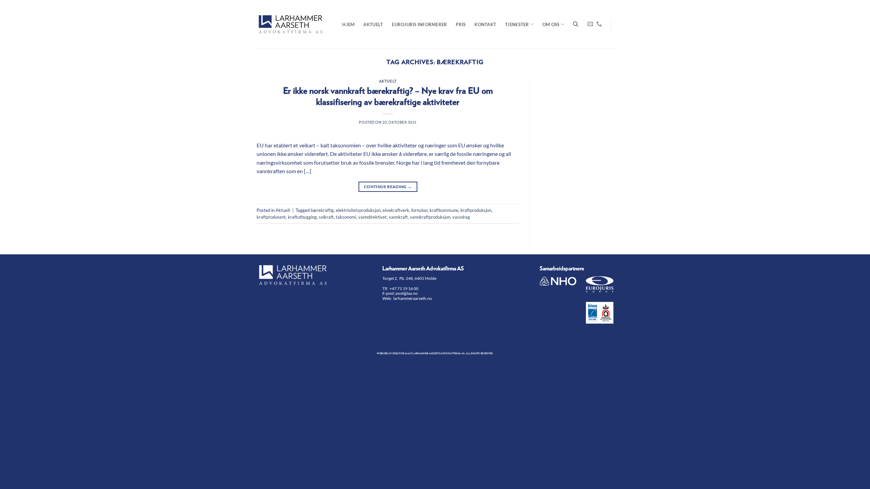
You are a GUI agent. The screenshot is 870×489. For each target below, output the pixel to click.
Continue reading (388, 186)
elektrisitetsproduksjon (358, 210)
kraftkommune (444, 210)
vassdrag (461, 217)
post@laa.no (407, 293)
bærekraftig (322, 210)
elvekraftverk (396, 210)
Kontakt (485, 24)
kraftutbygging (302, 217)
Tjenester (517, 24)
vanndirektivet (372, 217)
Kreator (398, 353)
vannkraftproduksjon (430, 217)
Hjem (348, 24)
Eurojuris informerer (419, 24)
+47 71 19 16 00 (403, 288)
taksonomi (346, 217)
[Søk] (575, 24)
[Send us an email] (590, 24)
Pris (461, 24)
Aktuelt (373, 24)
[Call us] (599, 24)
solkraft (326, 217)
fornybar (419, 210)
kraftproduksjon (475, 210)
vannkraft (398, 217)
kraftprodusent (271, 217)
